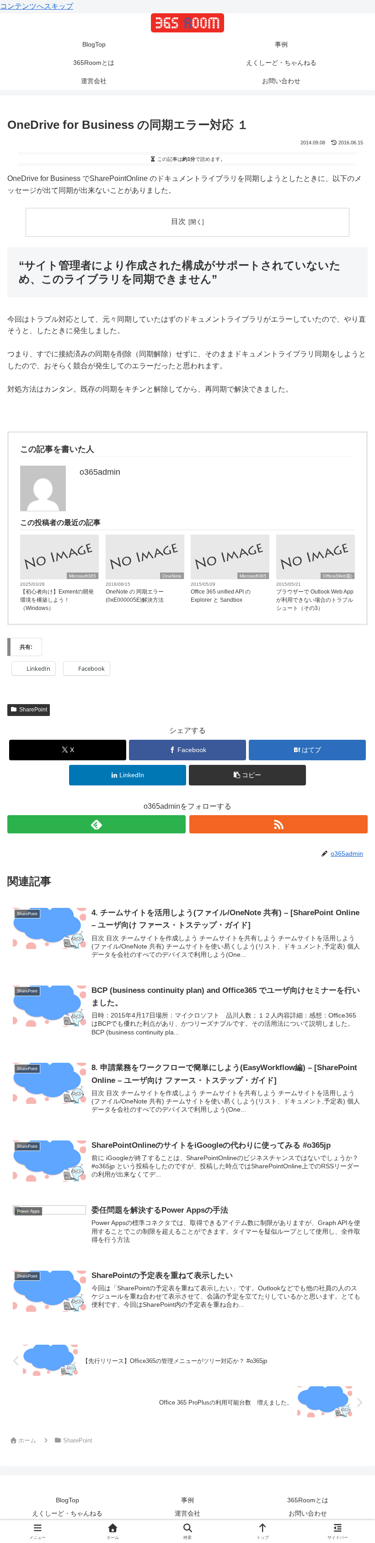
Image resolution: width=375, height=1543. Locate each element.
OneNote (172, 575)
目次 (178, 221)
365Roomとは (307, 1500)
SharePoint (33, 709)
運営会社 (187, 1513)
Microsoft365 (82, 575)
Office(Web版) (337, 575)
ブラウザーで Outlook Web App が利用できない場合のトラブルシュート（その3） (315, 600)
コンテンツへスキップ (36, 6)
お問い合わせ (308, 1513)
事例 (187, 1500)
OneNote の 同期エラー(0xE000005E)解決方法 (135, 596)
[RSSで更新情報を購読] (278, 824)
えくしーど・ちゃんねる (67, 1513)
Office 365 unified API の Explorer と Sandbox (221, 596)
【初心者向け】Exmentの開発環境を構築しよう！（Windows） (57, 600)
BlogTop (67, 1500)
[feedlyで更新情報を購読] (96, 824)
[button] (247, 775)
